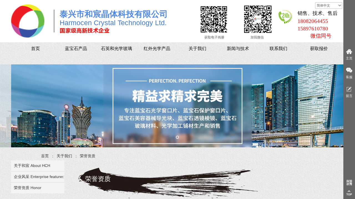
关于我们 (64, 156)
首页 (45, 156)
